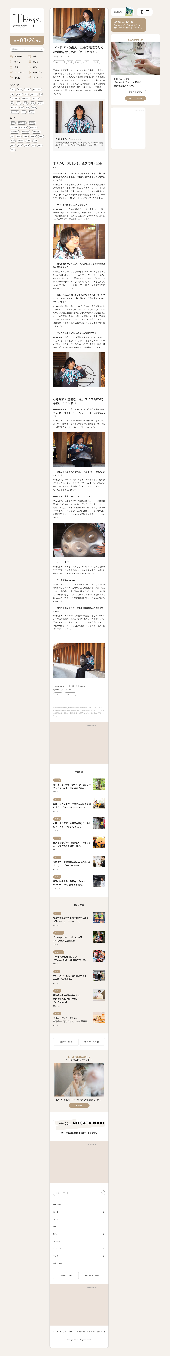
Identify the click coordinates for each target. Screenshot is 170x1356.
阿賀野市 (20, 140)
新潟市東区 (14, 127)
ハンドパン (59, 62)
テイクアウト (37, 89)
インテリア (34, 94)
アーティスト (25, 98)
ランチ (20, 89)
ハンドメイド (15, 98)
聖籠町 (26, 136)
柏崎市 (27, 145)
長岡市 (13, 145)
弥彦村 (18, 136)
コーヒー (19, 94)
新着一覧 (18, 56)
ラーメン (31, 112)
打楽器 (96, 62)
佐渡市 (13, 149)
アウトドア (36, 98)
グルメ (13, 89)
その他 (17, 78)
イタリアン (14, 107)
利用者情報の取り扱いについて (85, 1331)
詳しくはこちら (135, 92)
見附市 (20, 145)
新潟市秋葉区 (25, 132)
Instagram (70, 694)
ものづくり (37, 72)
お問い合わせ (101, 1331)
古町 (12, 136)
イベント (40, 103)
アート (18, 103)
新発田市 (33, 136)
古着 (26, 94)
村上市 (13, 140)
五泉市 (28, 140)
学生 (86, 62)
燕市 (33, 145)
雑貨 (27, 107)
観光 (12, 103)
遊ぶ (35, 67)
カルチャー (19, 72)
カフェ (36, 62)
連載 (35, 56)
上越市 (40, 145)
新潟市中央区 (22, 123)
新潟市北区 (33, 127)
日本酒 (26, 103)
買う (16, 67)
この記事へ (79, 1105)
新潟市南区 (23, 127)
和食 (21, 107)
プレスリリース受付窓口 (92, 1042)
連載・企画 (57, 1263)
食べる (17, 62)
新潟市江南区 (15, 132)
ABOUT (55, 1331)
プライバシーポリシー (67, 1331)
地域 (78, 62)
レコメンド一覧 (135, 98)
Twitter (58, 694)
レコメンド (37, 78)
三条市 (35, 140)
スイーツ (27, 89)
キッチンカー (15, 112)
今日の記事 (57, 1205)
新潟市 (13, 123)
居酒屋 (34, 107)
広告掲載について (66, 1042)
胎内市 (41, 136)
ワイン (33, 103)
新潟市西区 (32, 123)
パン (12, 94)
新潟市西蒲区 (36, 132)
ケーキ (24, 112)
